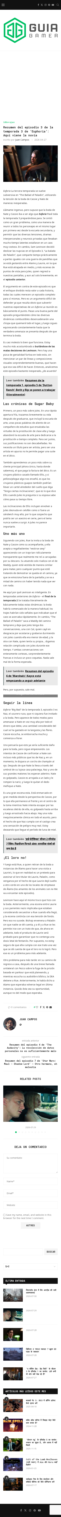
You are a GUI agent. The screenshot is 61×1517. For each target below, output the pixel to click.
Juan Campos (22, 139)
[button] (6, 1109)
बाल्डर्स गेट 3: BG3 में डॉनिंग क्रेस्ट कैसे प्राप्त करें (40, 1401)
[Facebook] (38, 5)
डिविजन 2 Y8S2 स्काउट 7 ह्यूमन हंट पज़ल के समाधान (41, 1350)
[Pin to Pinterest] (47, 1007)
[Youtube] (53, 5)
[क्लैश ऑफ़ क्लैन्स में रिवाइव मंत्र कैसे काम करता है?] (13, 1425)
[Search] (57, 5)
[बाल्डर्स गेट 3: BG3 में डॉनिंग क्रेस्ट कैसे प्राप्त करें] (13, 1405)
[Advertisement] (30, 86)
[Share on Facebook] (40, 1007)
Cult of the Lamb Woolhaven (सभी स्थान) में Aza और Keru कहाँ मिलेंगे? (41, 1462)
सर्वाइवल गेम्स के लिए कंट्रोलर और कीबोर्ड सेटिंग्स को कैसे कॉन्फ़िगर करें (40, 1480)
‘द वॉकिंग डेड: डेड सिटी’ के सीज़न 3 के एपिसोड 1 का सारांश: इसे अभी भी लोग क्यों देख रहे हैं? (41, 1371)
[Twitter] (42, 5)
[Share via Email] (50, 1007)
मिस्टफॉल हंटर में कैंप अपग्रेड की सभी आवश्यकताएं (41, 1291)
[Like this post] (37, 1007)
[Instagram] (46, 5)
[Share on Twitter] (44, 1007)
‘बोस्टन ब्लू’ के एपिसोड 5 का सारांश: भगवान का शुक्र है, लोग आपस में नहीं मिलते (41, 1442)
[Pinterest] (49, 5)
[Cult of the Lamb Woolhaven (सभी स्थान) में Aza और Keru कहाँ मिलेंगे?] (13, 1464)
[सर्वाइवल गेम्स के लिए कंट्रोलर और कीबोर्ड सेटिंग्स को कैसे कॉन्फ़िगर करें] (13, 1484)
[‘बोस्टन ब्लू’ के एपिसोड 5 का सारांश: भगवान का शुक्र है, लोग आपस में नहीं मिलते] (13, 1444)
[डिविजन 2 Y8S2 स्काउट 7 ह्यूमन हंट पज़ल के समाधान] (13, 1354)
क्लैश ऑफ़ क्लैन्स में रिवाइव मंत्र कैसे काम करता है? (40, 1421)
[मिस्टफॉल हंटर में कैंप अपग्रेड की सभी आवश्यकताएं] (13, 1295)
